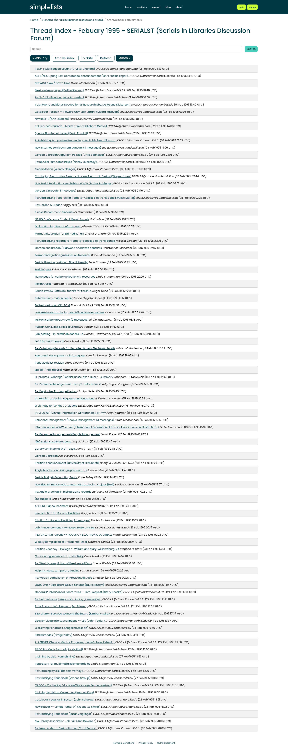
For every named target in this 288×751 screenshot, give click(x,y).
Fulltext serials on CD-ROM (52, 305)
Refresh (106, 58)
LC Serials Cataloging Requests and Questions (64, 398)
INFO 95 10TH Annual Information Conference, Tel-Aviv (70, 413)
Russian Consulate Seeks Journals (57, 327)
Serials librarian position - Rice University (61, 262)
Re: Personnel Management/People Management (67, 434)
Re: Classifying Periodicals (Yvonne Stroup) (62, 678)
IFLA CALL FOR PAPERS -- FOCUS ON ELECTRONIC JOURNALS (73, 535)
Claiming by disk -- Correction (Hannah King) (64, 692)
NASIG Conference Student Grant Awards (62, 219)
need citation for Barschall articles (57, 513)
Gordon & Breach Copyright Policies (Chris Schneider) (70, 155)
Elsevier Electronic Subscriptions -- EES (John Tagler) (70, 621)
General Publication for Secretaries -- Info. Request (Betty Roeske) (79, 592)
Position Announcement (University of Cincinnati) (67, 463)
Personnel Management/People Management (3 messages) (74, 420)
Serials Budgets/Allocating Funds (56, 477)
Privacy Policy (145, 742)
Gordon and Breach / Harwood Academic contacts (68, 248)
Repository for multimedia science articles (62, 664)
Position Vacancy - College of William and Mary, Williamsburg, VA (77, 549)
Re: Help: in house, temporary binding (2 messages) (68, 599)
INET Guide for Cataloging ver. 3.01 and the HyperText (69, 312)
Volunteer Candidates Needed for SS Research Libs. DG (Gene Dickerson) (83, 105)
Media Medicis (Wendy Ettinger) (55, 169)
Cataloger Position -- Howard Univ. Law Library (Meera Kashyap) (77, 112)
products (141, 7)
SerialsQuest (43, 269)
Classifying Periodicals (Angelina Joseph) (61, 628)
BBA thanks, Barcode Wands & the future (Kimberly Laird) (72, 613)
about (179, 7)
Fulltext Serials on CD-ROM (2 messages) (62, 320)
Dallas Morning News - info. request (58, 226)
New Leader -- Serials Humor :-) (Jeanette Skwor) (67, 707)
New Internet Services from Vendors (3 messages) (68, 148)
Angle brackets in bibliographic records (61, 470)
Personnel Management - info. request (60, 355)
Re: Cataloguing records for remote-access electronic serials (75, 241)
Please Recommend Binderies (54, 212)
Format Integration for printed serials (59, 234)
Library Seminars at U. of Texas (55, 449)
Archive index (64, 58)
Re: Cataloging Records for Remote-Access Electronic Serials (75, 348)
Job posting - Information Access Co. (59, 334)
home (128, 7)
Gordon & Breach (46, 456)
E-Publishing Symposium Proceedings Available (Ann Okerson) (75, 140)
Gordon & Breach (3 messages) (55, 191)
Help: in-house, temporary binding (57, 570)
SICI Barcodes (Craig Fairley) (53, 635)
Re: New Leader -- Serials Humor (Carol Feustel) (66, 728)
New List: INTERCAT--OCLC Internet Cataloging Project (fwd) (74, 484)
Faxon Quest (43, 284)
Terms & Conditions (123, 742)
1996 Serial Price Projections (53, 441)
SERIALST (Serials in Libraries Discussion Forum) (72, 20)
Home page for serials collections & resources (65, 277)
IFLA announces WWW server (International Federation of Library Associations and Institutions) (97, 427)
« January (40, 58)
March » (124, 58)
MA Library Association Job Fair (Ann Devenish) (65, 721)
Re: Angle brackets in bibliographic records (63, 492)
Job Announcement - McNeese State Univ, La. (64, 527)
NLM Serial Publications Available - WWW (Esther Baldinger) (74, 183)
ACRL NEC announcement (51, 506)
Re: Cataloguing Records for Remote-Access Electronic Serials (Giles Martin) (85, 198)
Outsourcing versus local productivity (59, 556)
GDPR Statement (166, 742)
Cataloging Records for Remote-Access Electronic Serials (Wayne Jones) (83, 176)
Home (34, 20)
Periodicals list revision (49, 363)
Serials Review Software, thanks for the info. (63, 291)
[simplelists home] (46, 7)
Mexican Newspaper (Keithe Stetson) (59, 90)
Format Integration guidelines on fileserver (62, 255)
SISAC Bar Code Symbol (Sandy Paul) (59, 649)
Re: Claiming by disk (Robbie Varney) (59, 671)
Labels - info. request (48, 370)
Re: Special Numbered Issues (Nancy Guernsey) (66, 162)
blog (168, 7)
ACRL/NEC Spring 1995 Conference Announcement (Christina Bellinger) (81, 76)
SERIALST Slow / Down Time (52, 83)
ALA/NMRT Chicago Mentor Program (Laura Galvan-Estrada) (75, 642)
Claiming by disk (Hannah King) (55, 656)
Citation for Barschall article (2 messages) (62, 520)
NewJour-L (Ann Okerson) (52, 119)
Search (251, 49)
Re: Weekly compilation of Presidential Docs (63, 563)
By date (87, 58)
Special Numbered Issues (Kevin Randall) (61, 133)
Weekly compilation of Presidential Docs (61, 542)
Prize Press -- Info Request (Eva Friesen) (61, 606)
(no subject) (43, 499)
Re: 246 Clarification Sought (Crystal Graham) (65, 69)
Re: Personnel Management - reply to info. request (68, 384)
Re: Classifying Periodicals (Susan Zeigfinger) (63, 714)
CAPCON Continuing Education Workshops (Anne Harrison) (73, 685)
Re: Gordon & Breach (48, 205)
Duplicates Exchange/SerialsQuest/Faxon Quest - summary (74, 377)
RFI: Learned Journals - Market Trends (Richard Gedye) (71, 126)
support (156, 7)
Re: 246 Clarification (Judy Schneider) (59, 97)
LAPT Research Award (49, 341)
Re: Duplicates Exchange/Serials (56, 391)
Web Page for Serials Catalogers (56, 406)
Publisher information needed (54, 298)
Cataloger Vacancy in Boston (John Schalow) (64, 699)
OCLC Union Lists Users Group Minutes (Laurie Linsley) (69, 585)
